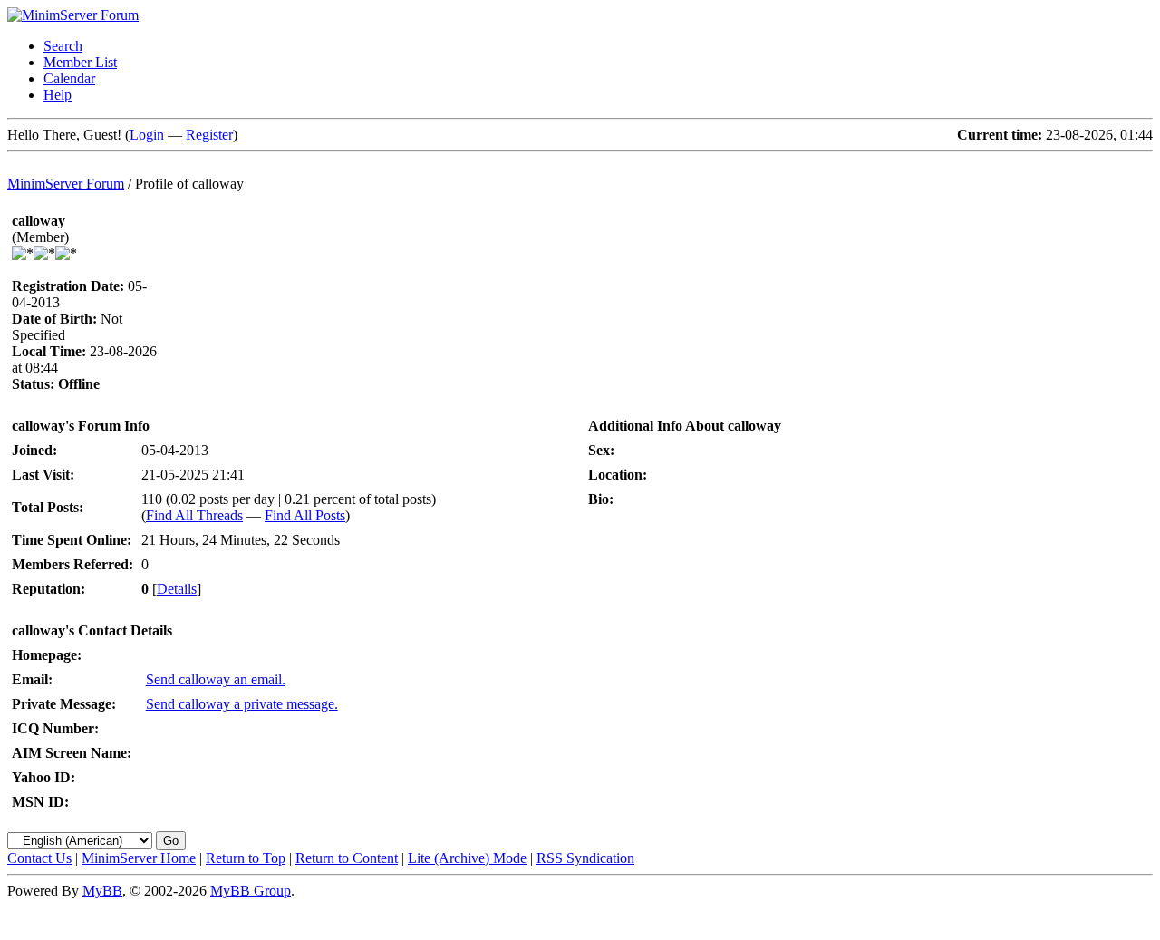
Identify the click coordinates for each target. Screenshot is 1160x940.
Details (177, 588)
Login (147, 134)
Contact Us (39, 858)
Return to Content (346, 858)
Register (209, 134)
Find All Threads (194, 515)
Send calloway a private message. (242, 704)
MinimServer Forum (65, 183)
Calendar (69, 78)
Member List (80, 62)
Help (58, 94)
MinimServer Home (139, 858)
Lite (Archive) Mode (467, 858)
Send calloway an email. (215, 679)
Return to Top (245, 858)
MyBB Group (250, 890)
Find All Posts (305, 515)
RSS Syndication (585, 858)
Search (63, 45)
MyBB (102, 890)
